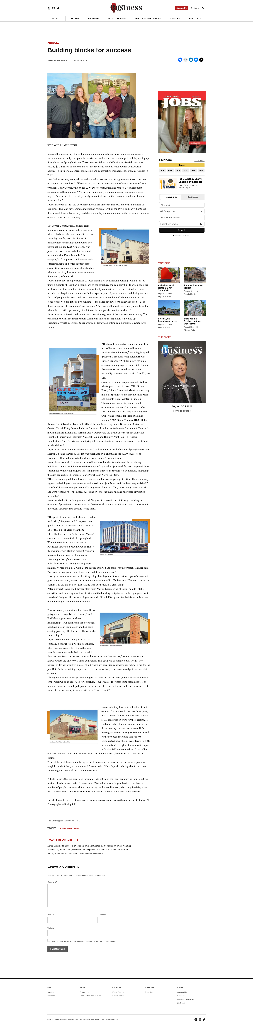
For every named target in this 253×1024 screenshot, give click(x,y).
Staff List (181, 1003)
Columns (74, 19)
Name (50, 915)
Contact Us (195, 8)
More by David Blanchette (91, 853)
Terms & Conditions (110, 1019)
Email (103, 915)
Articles (56, 19)
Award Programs (117, 19)
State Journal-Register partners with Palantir (192, 321)
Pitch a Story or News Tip (90, 996)
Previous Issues (181, 411)
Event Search (118, 992)
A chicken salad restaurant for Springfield (166, 287)
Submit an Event (119, 996)
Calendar (93, 19)
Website (50, 928)
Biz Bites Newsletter (185, 999)
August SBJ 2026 (181, 406)
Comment (52, 882)
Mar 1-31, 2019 (72, 820)
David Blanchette (58, 61)
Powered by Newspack (89, 1019)
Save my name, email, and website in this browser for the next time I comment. (83, 941)
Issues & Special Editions (148, 19)
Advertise (149, 992)
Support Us (181, 8)
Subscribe (175, 19)
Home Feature (73, 828)
